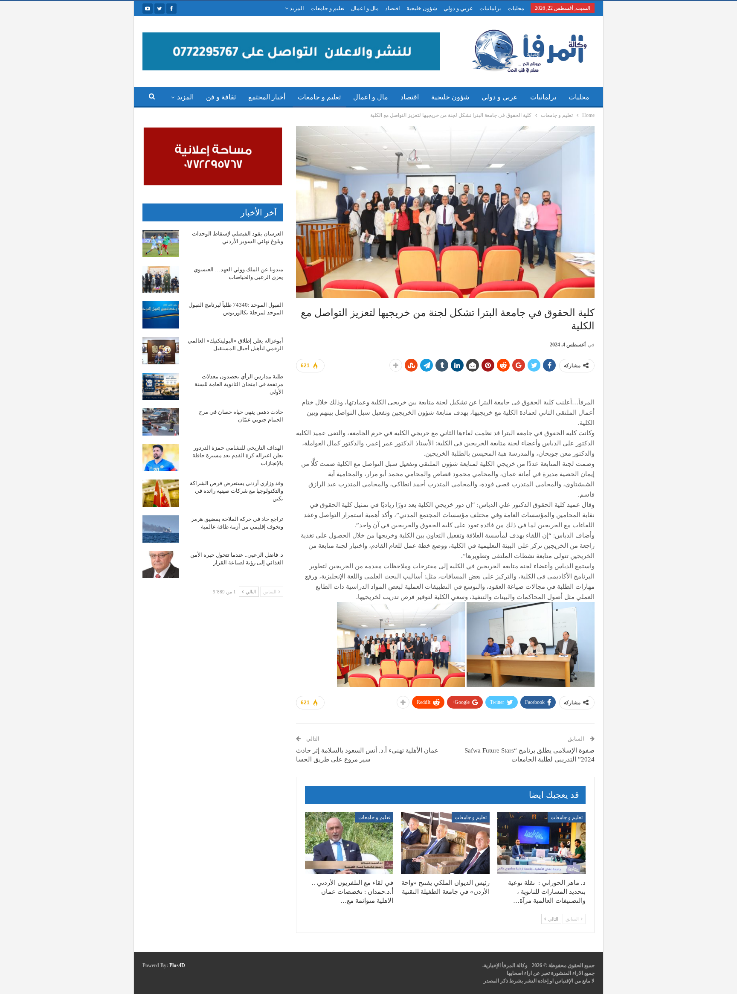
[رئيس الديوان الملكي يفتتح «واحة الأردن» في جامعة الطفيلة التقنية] (445, 843)
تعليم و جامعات (327, 8)
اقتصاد (392, 8)
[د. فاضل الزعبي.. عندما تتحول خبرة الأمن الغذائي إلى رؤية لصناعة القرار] (160, 564)
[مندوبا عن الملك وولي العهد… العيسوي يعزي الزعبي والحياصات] (160, 279)
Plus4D (177, 965)
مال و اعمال (365, 8)
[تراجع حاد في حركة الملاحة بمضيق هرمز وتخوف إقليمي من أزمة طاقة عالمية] (160, 529)
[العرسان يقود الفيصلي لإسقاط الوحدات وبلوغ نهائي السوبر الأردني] (160, 243)
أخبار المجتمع (266, 97)
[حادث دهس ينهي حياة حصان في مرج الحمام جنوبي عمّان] (160, 422)
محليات (516, 8)
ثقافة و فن (221, 97)
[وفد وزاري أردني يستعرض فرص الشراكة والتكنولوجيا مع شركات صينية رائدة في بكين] (160, 493)
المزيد (296, 8)
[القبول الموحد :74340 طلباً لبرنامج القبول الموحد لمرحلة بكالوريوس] (160, 314)
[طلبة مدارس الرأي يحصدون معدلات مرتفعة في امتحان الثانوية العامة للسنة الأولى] (160, 386)
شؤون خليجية (421, 8)
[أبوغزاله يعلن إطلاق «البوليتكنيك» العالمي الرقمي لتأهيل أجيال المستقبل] (160, 350)
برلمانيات (490, 8)
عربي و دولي (458, 8)
